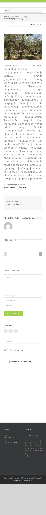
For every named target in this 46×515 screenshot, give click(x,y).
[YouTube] (11, 331)
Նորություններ (10, 187)
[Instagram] (16, 331)
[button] (5, 254)
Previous (32, 24)
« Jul (26, 456)
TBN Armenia (10, 185)
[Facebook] (6, 331)
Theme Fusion (27, 480)
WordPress (17, 480)
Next (39, 24)
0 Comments (21, 187)
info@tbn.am (12, 442)
